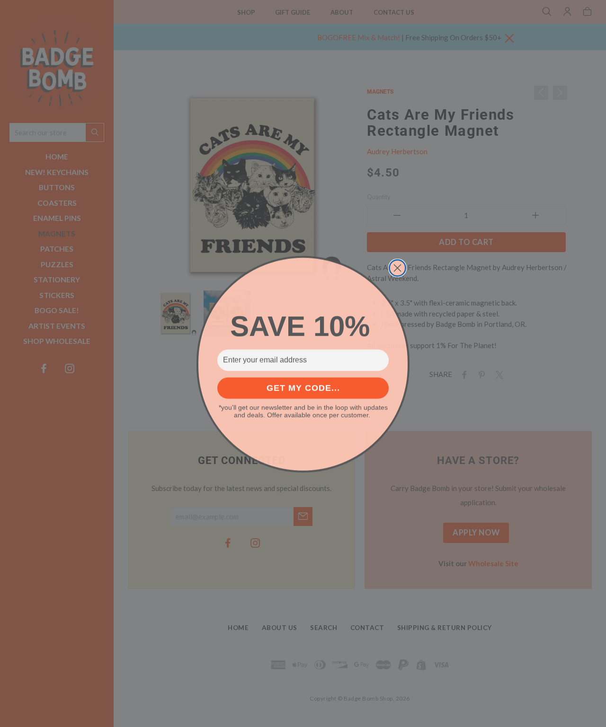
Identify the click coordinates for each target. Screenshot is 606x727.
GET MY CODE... (303, 387)
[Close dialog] (397, 267)
